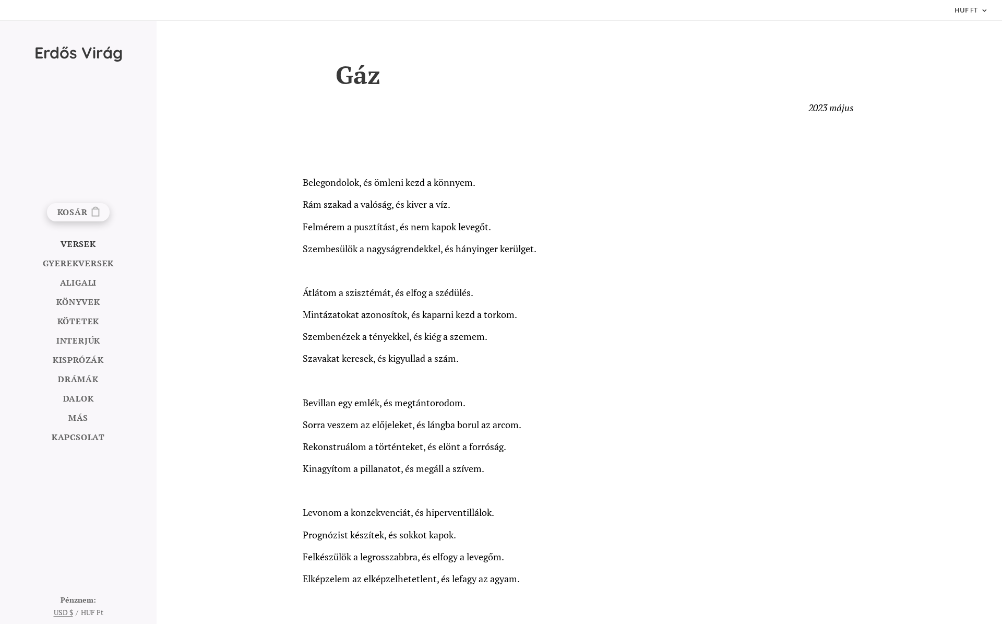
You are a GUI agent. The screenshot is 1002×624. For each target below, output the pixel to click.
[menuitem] (78, 244)
